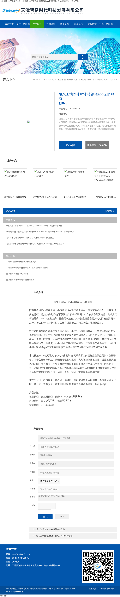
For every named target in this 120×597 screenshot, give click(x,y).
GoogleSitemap (17, 592)
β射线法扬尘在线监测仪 (75, 197)
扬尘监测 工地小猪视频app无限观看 (20, 280)
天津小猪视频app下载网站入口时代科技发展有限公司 (27, 589)
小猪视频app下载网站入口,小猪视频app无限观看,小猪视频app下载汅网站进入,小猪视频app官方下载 (39, 1)
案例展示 (78, 24)
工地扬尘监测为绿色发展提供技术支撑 (21, 262)
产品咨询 (70, 145)
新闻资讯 (50, 24)
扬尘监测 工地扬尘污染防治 (17, 274)
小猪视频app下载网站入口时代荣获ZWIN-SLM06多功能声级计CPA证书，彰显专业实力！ (41, 232)
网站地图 (3, 596)
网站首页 (9, 24)
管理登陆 (110, 589)
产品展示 (37, 24)
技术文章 (64, 24)
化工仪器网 (102, 589)
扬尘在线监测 (80, 80)
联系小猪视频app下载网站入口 (106, 25)
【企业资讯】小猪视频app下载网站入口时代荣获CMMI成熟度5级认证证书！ (36, 244)
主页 (44, 80)
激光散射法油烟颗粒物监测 (52, 529)
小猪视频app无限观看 (64, 80)
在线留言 (92, 24)
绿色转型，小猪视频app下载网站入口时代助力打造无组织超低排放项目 (34, 226)
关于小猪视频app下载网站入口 (23, 25)
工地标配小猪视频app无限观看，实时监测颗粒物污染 (27, 268)
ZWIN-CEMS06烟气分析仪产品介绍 (56, 536)
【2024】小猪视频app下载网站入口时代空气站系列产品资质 (30, 238)
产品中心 (50, 80)
